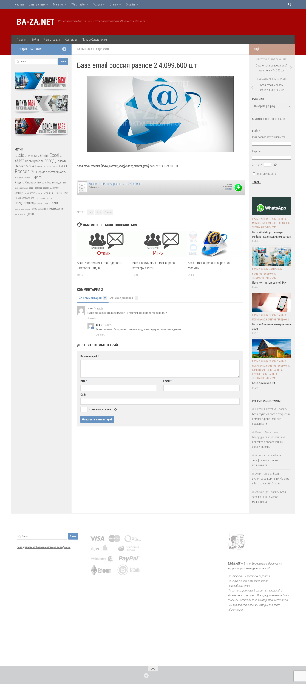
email (90, 212)
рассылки (38, 203)
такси (27, 209)
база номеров (35, 187)
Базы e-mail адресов (93, 49)
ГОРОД (50, 161)
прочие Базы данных (264, 374)
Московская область (46, 166)
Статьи (114, 4)
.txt (16, 156)
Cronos (29, 156)
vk (61, 156)
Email (167, 381)
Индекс (20, 166)
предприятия (24, 203)
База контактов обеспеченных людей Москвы (268, 441)
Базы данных (37, 4)
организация (40, 198)
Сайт (83, 394)
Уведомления (126, 298)
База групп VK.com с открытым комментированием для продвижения (271, 418)
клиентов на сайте (268, 119)
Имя (83, 381)
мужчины (49, 193)
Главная (19, 4)
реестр (47, 203)
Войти (35, 39)
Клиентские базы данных (267, 369)
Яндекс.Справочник (28, 182)
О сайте (130, 4)
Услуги (97, 4)
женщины (20, 193)
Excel (54, 155)
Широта (36, 177)
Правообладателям (94, 39)
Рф (32, 171)
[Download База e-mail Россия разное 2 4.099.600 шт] (82, 192)
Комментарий (89, 356)
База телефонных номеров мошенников (266, 460)
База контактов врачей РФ (269, 282)
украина (19, 214)
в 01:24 (100, 308)
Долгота (61, 161)
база (99, 212)
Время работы (34, 161)
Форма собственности (51, 172)
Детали (228, 189)
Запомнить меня (266, 173)
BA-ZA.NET (36, 22)
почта (49, 198)
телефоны (56, 208)
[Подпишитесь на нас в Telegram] (64, 49)
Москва (31, 166)
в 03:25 (108, 325)
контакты (32, 193)
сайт (55, 203)
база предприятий (51, 188)
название (61, 193)
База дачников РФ (264, 383)
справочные (19, 209)
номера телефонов (24, 198)
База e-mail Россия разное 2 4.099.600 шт (115, 184)
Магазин (58, 4)
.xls (21, 155)
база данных (59, 182)
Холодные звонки (22, 177)
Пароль (256, 151)
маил (40, 193)
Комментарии (94, 298)
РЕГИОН (61, 166)
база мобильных (21, 188)
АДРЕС (19, 161)
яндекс (29, 214)
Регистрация (52, 39)
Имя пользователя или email (269, 137)
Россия (108, 212)
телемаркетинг (39, 208)
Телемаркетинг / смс (264, 227)
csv (36, 155)
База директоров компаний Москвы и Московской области (271, 478)
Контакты (71, 39)
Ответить (91, 318)
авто (44, 183)
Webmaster (78, 4)
